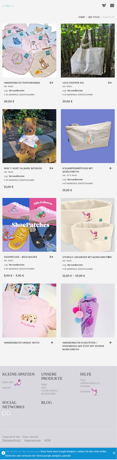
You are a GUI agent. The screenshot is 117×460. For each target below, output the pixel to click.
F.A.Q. (83, 380)
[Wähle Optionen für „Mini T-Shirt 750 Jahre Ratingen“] (52, 168)
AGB (47, 440)
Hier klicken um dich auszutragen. (22, 451)
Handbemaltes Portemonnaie (22, 83)
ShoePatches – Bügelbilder (20, 257)
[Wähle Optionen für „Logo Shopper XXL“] (110, 82)
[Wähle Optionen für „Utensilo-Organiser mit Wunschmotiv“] (110, 257)
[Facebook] (4, 413)
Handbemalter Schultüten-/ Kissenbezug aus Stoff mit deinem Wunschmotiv (83, 346)
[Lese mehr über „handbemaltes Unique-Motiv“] (53, 342)
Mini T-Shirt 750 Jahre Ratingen (23, 168)
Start (82, 17)
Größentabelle (90, 383)
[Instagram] (8, 413)
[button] (111, 168)
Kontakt (85, 386)
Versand (85, 391)
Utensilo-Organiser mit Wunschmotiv (85, 257)
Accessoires (48, 394)
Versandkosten (16, 90)
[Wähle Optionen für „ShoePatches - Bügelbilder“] (52, 257)
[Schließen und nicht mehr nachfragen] (114, 453)
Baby (44, 384)
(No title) (94, 17)
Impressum (32, 440)
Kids (43, 387)
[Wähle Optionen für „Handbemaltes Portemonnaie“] (52, 82)
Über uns (8, 382)
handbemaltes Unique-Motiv (21, 343)
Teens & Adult (49, 391)
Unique (6, 388)
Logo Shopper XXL (73, 83)
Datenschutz (11, 440)
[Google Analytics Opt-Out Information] (3, 453)
